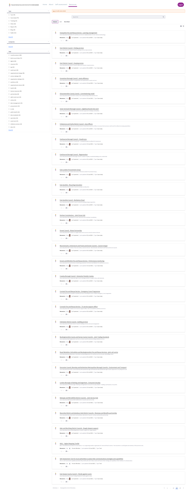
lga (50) (12, 67)
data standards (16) (15, 115)
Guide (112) (13, 33)
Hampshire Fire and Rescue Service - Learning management (78, 33)
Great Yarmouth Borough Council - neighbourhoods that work (79, 109)
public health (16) (15, 112)
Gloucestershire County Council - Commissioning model (77, 93)
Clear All (10, 37)
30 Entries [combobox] (55, 488)
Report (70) (13, 27)
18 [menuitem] (181, 488)
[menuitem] (45, 4)
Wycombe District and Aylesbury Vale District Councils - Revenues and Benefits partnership (88, 413)
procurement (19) (15, 106)
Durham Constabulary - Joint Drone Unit (72, 215)
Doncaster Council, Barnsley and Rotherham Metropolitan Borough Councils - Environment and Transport (93, 367)
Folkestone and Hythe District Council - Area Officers (76, 124)
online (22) (13, 100)
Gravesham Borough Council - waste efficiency (74, 78)
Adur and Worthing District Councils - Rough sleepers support (79, 428)
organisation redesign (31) (17, 79)
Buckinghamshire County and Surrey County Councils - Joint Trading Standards (84, 337)
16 (174, 488)
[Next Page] (183, 488)
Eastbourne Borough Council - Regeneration (74, 154)
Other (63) (13, 24)
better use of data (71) (16, 58)
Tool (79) (12, 15)
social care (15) (14, 121)
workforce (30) (14, 82)
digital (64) (13, 61)
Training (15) (13, 21)
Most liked (67, 21)
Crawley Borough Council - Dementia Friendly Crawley (77, 276)
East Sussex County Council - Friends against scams (76, 474)
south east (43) (14, 70)
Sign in (54, 11)
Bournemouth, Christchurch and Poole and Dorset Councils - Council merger (84, 246)
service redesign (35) (15, 76)
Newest (55, 21)
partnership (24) (14, 94)
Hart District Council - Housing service (71, 63)
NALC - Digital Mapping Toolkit (69, 443)
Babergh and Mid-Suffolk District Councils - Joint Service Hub (79, 398)
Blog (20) (12, 30)
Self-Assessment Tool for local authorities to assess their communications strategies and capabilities (91, 459)
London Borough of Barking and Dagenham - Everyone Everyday (80, 383)
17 (177, 488)
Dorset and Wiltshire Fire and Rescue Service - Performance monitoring (82, 261)
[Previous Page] (164, 488)
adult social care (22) (15, 97)
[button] (28, 11)
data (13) (12, 127)
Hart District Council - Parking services (72, 48)
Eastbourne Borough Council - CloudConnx (73, 139)
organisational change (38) (17, 73)
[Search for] (163, 17)
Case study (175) (14, 18)
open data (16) (14, 118)
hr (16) (12, 109)
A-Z (61, 21)
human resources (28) (16, 91)
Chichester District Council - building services (74, 322)
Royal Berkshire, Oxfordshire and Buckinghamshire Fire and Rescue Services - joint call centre (89, 352)
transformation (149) (16, 55)
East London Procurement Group (70, 170)
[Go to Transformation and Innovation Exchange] (25, 4)
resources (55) (14, 64)
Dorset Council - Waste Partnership (71, 230)
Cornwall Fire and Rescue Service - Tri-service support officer (79, 306)
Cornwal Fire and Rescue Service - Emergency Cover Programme (80, 291)
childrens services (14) (16, 124)
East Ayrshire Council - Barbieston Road (72, 200)
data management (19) (16, 103)
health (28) (13, 88)
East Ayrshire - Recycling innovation (71, 185)
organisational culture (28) (17, 85)
